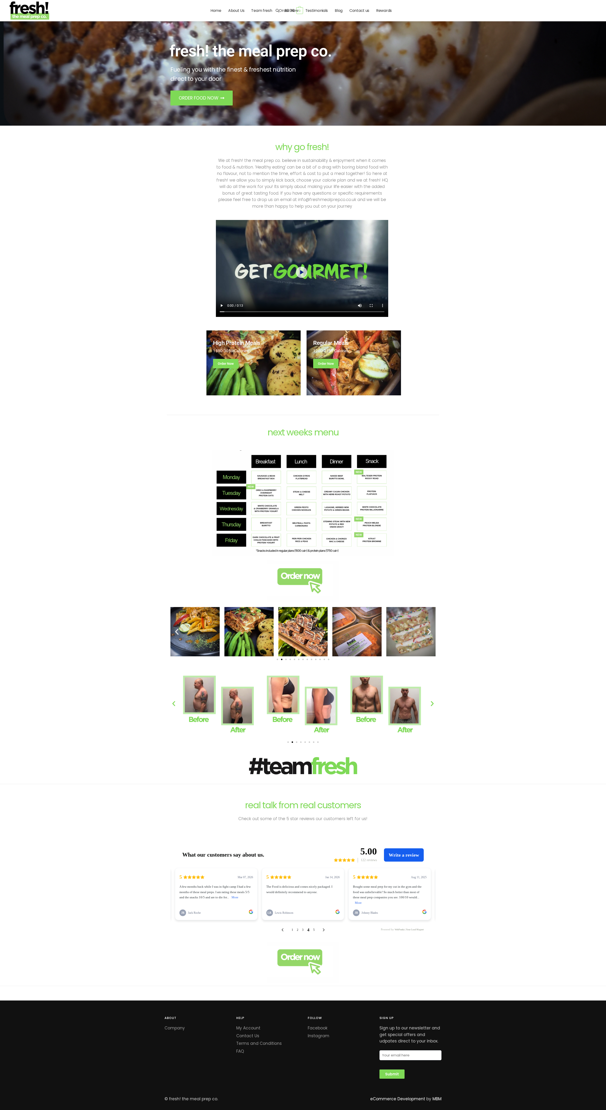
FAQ (240, 1051)
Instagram (318, 1036)
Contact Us (247, 1036)
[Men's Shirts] (253, 362)
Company (175, 1028)
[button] (177, 632)
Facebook (317, 1028)
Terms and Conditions (259, 1043)
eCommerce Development (397, 1099)
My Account (248, 1028)
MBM (436, 1099)
